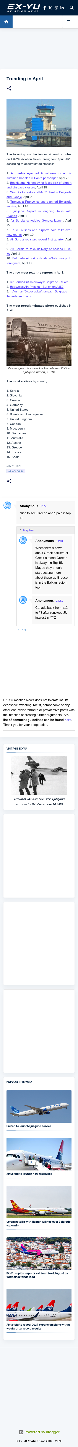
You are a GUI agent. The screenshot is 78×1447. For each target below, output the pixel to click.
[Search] (72, 8)
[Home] (6, 21)
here (68, 720)
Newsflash (15, 471)
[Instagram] (56, 8)
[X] (50, 8)
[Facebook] (44, 8)
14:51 (59, 600)
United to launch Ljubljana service (28, 1126)
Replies (28, 530)
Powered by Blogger (42, 1432)
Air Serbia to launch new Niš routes (29, 1174)
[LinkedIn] (62, 8)
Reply (21, 630)
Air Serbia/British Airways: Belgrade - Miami (39, 282)
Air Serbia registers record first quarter (37, 239)
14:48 (59, 541)
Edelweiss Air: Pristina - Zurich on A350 (36, 286)
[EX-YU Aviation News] (23, 7)
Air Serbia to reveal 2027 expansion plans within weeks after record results (38, 1326)
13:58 (44, 506)
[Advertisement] (39, 49)
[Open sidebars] (68, 21)
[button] (9, 89)
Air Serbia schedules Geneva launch (37, 220)
